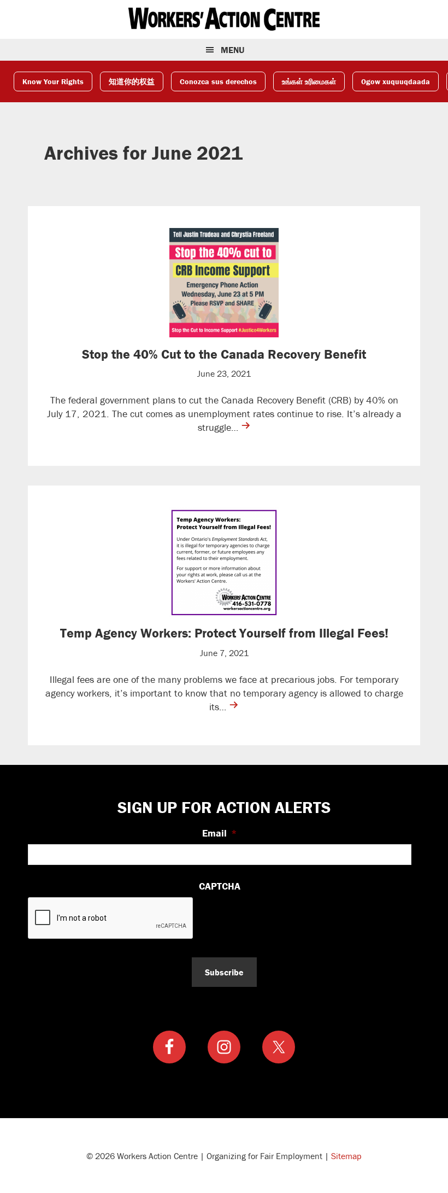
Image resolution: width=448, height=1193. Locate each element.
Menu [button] (232, 49)
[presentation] (111, 918)
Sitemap (346, 1155)
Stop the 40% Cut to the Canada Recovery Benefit (224, 354)
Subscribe (224, 972)
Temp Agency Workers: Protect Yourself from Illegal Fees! (224, 633)
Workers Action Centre (224, 19)
